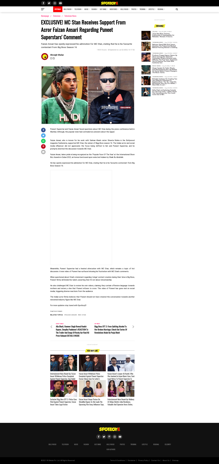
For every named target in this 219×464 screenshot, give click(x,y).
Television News (70, 15)
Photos (133, 9)
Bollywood (67, 9)
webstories (113, 9)
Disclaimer (132, 460)
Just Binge (103, 9)
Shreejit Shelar (57, 55)
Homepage (45, 15)
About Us (166, 460)
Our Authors (111, 449)
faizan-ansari (71, 315)
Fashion (94, 9)
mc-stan (82, 315)
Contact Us (155, 460)
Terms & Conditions (117, 460)
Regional (160, 9)
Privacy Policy (143, 460)
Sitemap (175, 460)
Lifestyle (151, 9)
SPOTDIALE (58, 9)
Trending (142, 9)
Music (86, 9)
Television (77, 9)
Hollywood (124, 9)
